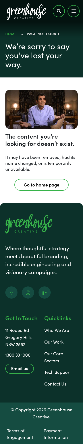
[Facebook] (11, 292)
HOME (11, 33)
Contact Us (55, 384)
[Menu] (74, 11)
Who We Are (56, 330)
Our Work (54, 342)
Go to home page (41, 184)
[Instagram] (28, 292)
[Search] (59, 11)
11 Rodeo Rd (17, 330)
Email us (19, 368)
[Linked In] (45, 292)
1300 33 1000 (18, 355)
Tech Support (57, 372)
